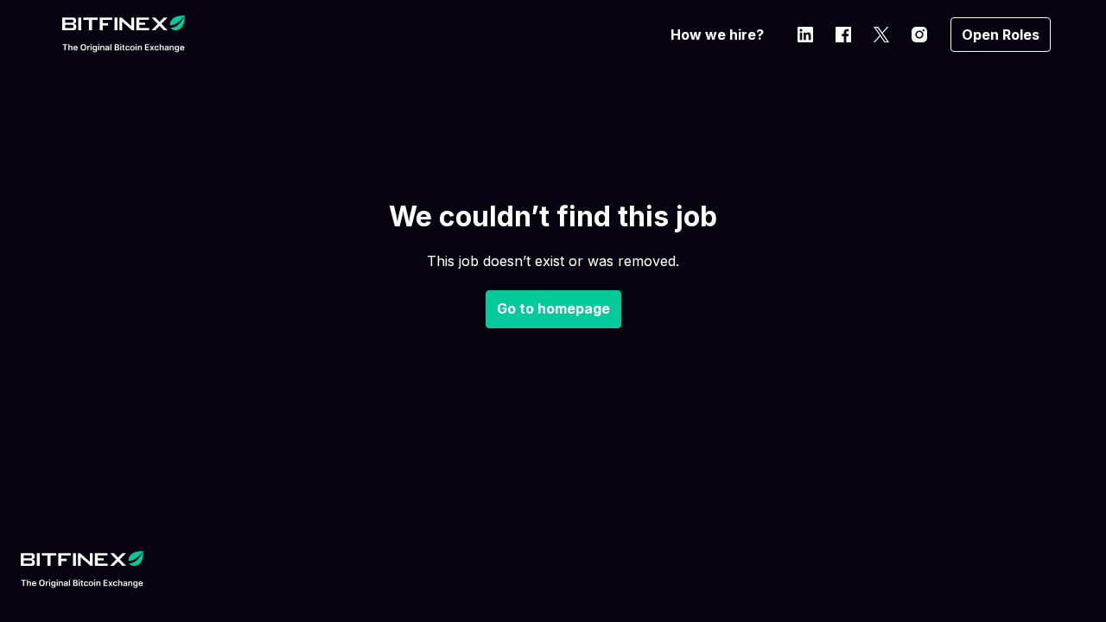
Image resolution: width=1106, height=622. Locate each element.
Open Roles (1000, 34)
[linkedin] (805, 34)
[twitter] (881, 34)
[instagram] (919, 34)
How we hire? (717, 34)
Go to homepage (553, 308)
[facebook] (843, 34)
